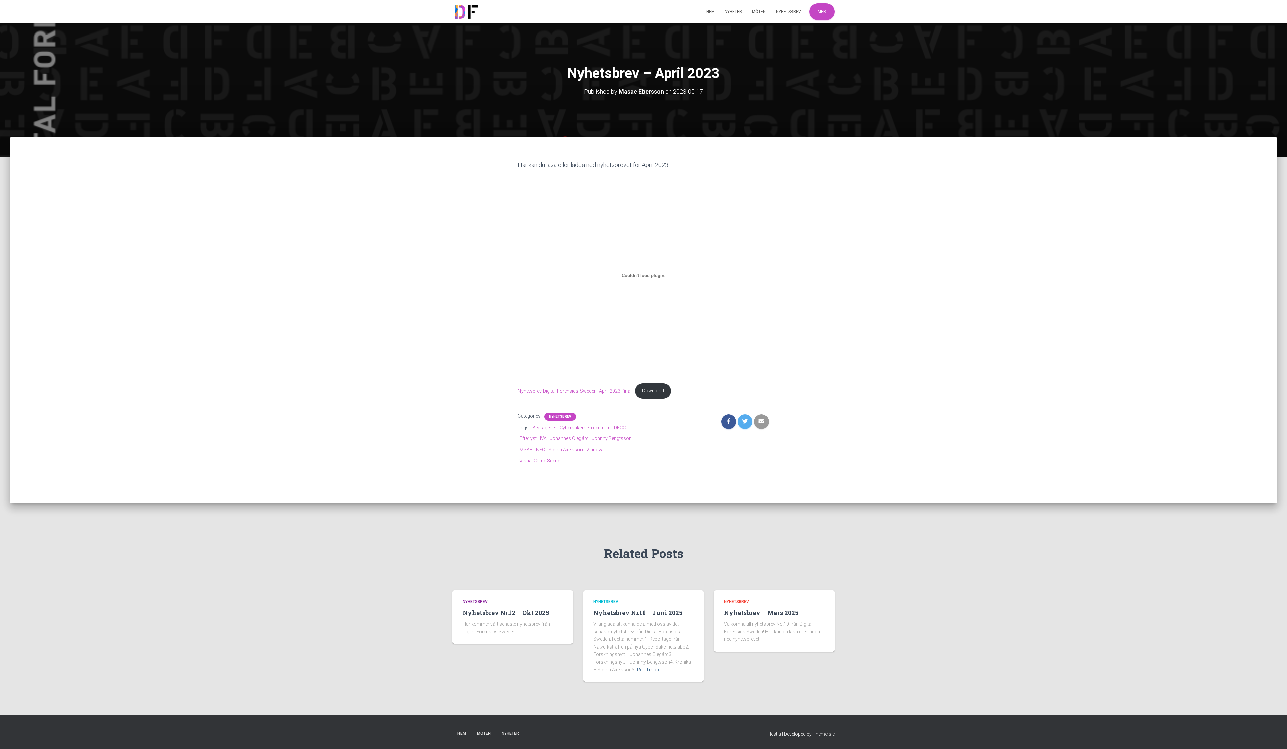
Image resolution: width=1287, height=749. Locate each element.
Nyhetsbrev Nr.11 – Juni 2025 (637, 613)
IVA (543, 438)
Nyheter (733, 11)
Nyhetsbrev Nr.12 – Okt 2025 (506, 613)
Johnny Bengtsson (612, 438)
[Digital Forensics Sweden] (465, 11)
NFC (540, 449)
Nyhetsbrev (788, 11)
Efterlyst (528, 438)
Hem (710, 11)
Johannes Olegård (569, 438)
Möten (759, 11)
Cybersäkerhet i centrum (585, 427)
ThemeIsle (824, 734)
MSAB (526, 449)
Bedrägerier (544, 427)
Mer (822, 11)
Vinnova (595, 449)
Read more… (650, 669)
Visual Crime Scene (539, 460)
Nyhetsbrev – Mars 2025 (761, 613)
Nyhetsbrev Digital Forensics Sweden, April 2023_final (574, 391)
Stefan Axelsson (565, 449)
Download (653, 391)
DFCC (620, 427)
